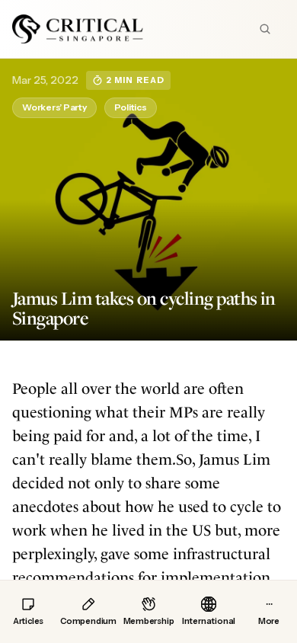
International (208, 621)
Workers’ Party (54, 107)
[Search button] (265, 29)
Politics (130, 107)
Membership (148, 621)
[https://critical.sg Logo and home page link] (77, 29)
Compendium (88, 621)
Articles (28, 621)
